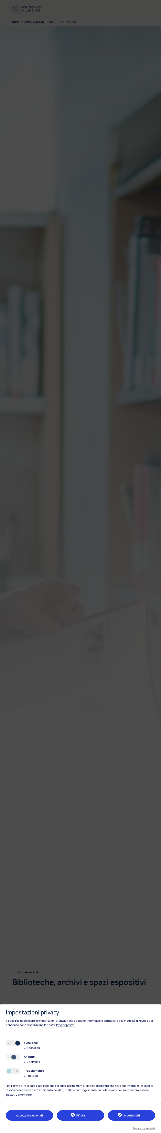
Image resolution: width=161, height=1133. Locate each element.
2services (32, 1048)
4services (32, 1062)
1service (31, 1076)
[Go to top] (155, 1128)
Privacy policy (65, 1025)
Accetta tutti (131, 1115)
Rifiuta (80, 1115)
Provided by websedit (144, 1128)
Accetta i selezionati (29, 1115)
